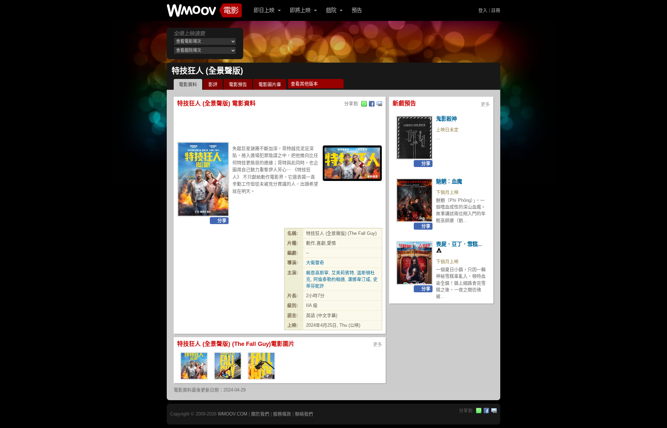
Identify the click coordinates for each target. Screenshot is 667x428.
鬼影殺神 (446, 119)
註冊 (495, 10)
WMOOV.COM (232, 414)
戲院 (331, 10)
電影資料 (188, 84)
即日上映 (264, 10)
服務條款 (282, 414)
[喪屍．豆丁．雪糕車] (414, 263)
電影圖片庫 (269, 84)
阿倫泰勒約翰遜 (329, 279)
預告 (357, 10)
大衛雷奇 (315, 262)
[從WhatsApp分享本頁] (364, 103)
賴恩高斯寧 (317, 272)
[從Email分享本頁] (379, 103)
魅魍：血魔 (449, 181)
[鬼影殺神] (414, 137)
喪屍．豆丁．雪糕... (459, 244)
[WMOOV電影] (204, 10)
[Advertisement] (373, 43)
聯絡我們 (304, 414)
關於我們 (260, 414)
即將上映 (300, 10)
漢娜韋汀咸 (359, 279)
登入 (482, 10)
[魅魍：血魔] (414, 200)
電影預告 (238, 84)
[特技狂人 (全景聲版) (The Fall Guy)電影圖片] (194, 377)
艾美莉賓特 (342, 272)
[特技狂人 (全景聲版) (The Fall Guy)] (203, 179)
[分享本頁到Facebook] (371, 103)
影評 (212, 84)
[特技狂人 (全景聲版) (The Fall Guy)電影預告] (352, 163)
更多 (377, 344)
